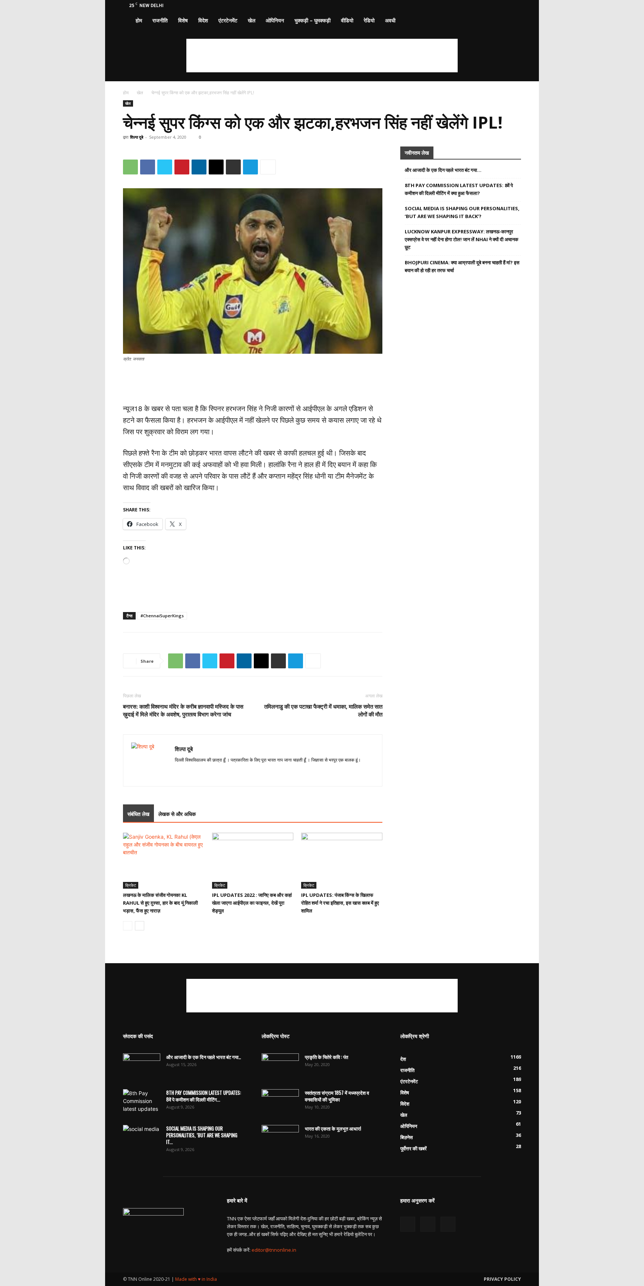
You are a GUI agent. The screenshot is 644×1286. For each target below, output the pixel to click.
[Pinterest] (181, 167)
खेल (251, 20)
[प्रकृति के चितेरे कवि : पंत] (280, 1066)
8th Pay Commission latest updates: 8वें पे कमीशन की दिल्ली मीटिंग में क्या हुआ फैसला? (459, 189)
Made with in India (196, 1279)
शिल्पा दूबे (136, 137)
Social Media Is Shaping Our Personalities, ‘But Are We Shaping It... (201, 1135)
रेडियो (369, 20)
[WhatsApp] (130, 167)
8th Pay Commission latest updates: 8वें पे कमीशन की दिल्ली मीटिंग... (203, 1096)
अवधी (390, 20)
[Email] (216, 167)
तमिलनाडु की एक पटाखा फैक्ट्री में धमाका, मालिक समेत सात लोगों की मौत (323, 710)
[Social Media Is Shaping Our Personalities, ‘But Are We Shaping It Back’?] (141, 1138)
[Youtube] (515, 5)
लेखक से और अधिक (177, 813)
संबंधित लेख (138, 813)
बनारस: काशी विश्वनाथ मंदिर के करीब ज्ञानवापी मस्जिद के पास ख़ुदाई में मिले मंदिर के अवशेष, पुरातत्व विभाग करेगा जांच (183, 710)
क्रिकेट (130, 885)
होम (139, 20)
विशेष (183, 20)
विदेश (203, 20)
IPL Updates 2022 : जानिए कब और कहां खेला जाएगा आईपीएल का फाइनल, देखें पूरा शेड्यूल (252, 903)
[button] (512, 21)
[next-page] (139, 925)
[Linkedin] (199, 167)
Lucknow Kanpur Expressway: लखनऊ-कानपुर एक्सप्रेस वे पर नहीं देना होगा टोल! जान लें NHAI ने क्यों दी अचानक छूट (461, 239)
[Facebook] (490, 5)
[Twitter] (503, 5)
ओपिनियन (275, 20)
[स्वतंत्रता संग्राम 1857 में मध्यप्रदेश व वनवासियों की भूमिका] (280, 1102)
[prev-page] (127, 925)
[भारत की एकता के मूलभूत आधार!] (280, 1138)
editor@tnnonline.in (274, 1249)
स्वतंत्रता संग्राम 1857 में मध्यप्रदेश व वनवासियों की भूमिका (337, 1096)
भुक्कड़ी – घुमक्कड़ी (312, 20)
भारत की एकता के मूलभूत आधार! (333, 1128)
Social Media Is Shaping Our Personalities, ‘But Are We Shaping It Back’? (462, 212)
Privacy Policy (502, 1279)
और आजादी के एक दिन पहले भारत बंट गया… (443, 170)
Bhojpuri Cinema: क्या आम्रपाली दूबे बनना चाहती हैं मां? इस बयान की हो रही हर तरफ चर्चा (462, 266)
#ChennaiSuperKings (162, 615)
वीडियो (347, 20)
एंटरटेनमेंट (227, 20)
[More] (268, 167)
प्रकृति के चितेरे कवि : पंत (326, 1056)
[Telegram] (250, 167)
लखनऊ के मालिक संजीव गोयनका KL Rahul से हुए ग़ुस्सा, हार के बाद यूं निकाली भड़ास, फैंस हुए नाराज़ (160, 903)
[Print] (233, 167)
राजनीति (160, 20)
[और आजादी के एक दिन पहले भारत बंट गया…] (141, 1066)
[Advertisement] (322, 55)
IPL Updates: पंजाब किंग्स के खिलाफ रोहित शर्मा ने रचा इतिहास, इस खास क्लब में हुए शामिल (340, 903)
